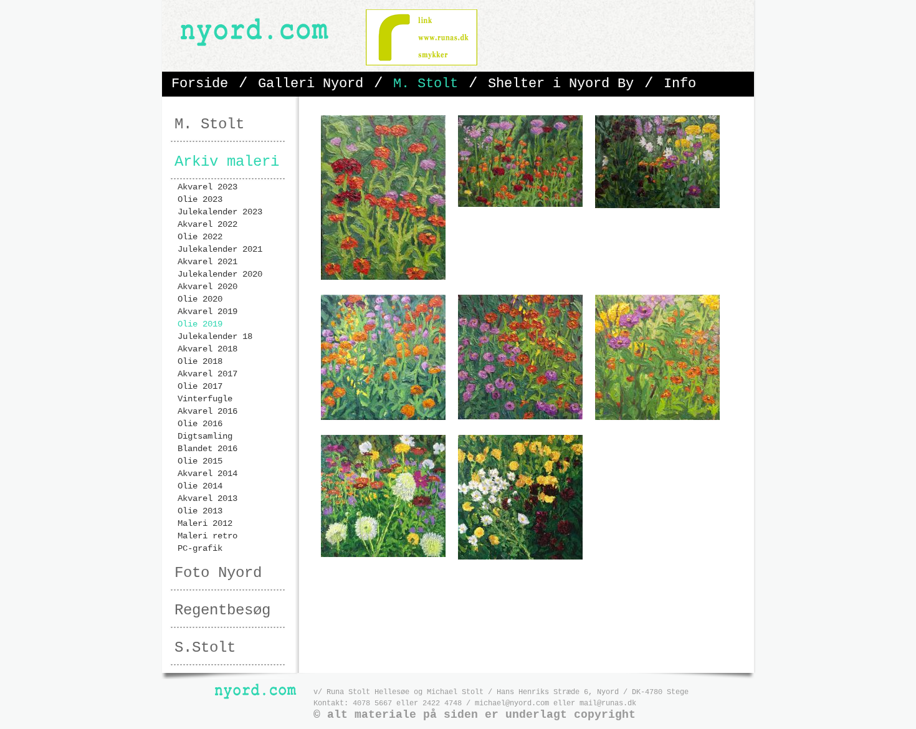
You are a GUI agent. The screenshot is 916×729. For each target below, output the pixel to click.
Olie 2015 (200, 461)
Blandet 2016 (207, 449)
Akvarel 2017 (207, 374)
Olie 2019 (200, 324)
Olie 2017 (200, 386)
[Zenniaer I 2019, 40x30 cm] (383, 278)
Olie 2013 (200, 511)
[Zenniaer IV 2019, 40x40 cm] (520, 417)
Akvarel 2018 (207, 349)
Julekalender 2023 (220, 212)
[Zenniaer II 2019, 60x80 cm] (520, 205)
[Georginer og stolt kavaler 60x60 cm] (520, 557)
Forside (199, 84)
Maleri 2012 (205, 523)
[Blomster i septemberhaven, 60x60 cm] (383, 555)
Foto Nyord (218, 573)
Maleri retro (207, 536)
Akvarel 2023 (207, 187)
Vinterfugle (205, 399)
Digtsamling (205, 436)
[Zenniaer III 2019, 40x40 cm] (383, 418)
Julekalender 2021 (220, 249)
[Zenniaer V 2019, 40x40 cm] (657, 418)
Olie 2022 (200, 237)
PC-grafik (200, 548)
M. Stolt (425, 84)
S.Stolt (205, 647)
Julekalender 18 (215, 336)
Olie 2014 (200, 486)
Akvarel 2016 (207, 411)
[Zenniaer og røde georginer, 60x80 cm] (657, 206)
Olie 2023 (200, 199)
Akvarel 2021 (207, 262)
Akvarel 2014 (207, 474)
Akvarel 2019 (207, 312)
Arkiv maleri (226, 161)
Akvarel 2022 (207, 224)
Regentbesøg (222, 610)
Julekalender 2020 (220, 274)
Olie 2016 (200, 424)
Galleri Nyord (310, 84)
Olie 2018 (200, 361)
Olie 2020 (200, 299)
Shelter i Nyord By (561, 84)
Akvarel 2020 (207, 287)
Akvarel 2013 (207, 498)
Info (680, 84)
